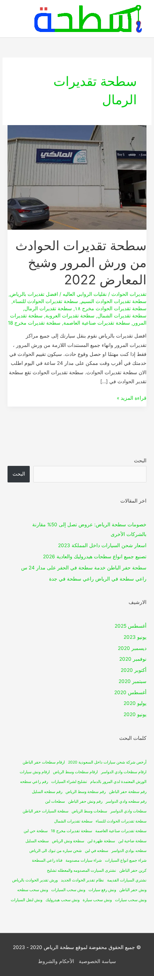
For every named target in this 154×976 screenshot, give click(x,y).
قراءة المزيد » (131, 397)
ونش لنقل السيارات (26, 900)
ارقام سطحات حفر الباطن (44, 762)
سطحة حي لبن (36, 831)
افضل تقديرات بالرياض (34, 294)
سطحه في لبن (96, 850)
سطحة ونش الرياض (68, 841)
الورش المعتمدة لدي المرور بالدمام (118, 781)
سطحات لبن (55, 801)
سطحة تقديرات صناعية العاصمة (96, 323)
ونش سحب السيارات (68, 890)
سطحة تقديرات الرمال (48, 308)
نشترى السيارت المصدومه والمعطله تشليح (81, 870)
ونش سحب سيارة (97, 900)
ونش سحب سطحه (32, 890)
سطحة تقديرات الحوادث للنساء (45, 301)
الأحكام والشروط (56, 961)
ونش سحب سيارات (130, 900)
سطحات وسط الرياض (89, 811)
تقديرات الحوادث (128, 294)
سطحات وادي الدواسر (128, 811)
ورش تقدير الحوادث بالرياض (35, 880)
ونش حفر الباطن (132, 890)
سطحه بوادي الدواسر (128, 850)
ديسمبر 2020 (132, 648)
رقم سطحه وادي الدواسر (126, 801)
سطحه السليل (37, 841)
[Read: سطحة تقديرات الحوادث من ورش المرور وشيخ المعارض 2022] (77, 177)
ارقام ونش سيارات (35, 772)
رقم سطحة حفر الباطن (127, 791)
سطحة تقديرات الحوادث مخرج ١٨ (110, 308)
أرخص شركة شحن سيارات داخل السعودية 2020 (107, 762)
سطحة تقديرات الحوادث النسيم (113, 301)
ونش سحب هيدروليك (62, 900)
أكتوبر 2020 (133, 670)
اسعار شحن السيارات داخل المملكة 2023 (102, 545)
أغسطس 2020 (130, 692)
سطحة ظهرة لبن (101, 841)
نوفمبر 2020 (132, 659)
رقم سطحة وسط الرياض (86, 791)
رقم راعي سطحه (34, 781)
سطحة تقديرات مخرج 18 (34, 323)
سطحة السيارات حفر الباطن (45, 811)
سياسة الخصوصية (97, 961)
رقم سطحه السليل (47, 791)
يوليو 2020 (135, 703)
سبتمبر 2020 (132, 681)
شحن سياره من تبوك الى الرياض (55, 850)
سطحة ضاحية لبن (132, 841)
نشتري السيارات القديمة (126, 880)
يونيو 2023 (135, 637)
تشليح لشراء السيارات (69, 781)
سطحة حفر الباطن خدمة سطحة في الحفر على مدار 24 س (83, 568)
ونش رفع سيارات (102, 890)
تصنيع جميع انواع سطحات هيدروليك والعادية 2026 (94, 556)
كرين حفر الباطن (132, 870)
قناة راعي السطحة (47, 860)
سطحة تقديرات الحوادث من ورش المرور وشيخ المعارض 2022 (80, 263)
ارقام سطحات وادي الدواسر (123, 772)
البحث (140, 460)
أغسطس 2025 (130, 626)
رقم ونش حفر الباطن (85, 801)
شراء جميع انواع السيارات (125, 860)
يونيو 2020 (135, 714)
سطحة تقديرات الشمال (121, 316)
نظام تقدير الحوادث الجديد (82, 880)
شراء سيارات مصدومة (84, 860)
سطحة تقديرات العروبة (70, 316)
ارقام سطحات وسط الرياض (75, 772)
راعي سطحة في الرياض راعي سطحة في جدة (97, 579)
